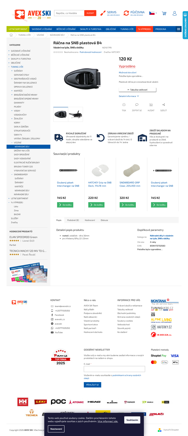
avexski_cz (60, 319)
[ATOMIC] (76, 401)
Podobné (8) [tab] (73, 220)
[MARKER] (129, 401)
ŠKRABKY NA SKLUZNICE (25, 82)
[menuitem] (18, 29)
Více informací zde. (108, 421)
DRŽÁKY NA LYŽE (22, 150)
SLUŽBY (14, 218)
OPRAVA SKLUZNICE (23, 86)
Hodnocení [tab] (90, 220)
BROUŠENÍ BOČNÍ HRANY (25, 94)
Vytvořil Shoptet (171, 429)
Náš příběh (89, 309)
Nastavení (56, 428)
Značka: (112, 52)
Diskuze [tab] (104, 220)
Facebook (59, 315)
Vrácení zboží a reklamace (129, 305)
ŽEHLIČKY (18, 118)
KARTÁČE (18, 90)
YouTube (59, 332)
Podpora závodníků (93, 313)
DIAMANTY (19, 102)
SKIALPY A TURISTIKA (21, 58)
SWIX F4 (18, 134)
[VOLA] (156, 414)
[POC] (58, 401)
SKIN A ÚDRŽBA (21, 126)
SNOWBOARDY (21, 174)
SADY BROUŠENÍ (21, 154)
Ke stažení (122, 332)
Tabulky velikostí (125, 309)
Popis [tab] (58, 220)
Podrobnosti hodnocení (90, 52)
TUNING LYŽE (17, 66)
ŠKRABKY (19, 182)
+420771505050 (62, 310)
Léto (16, 206)
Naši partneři (90, 328)
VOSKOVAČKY (20, 114)
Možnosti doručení (127, 72)
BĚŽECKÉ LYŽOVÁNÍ (20, 55)
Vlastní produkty (91, 320)
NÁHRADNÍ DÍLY (22, 146)
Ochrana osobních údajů (128, 317)
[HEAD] (94, 401)
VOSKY (17, 110)
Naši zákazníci (90, 317)
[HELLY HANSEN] (22, 401)
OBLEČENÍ (15, 62)
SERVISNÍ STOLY (21, 75)
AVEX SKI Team (91, 305)
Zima (16, 210)
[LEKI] (40, 401)
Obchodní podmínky (126, 313)
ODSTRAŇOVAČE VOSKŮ (25, 78)
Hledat (90, 13)
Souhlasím (132, 419)
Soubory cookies (125, 320)
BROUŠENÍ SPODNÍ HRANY (26, 98)
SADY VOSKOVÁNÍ (22, 158)
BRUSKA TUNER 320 (23, 166)
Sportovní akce (91, 324)
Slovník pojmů (123, 328)
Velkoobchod (123, 324)
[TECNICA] (31, 414)
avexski (58, 323)
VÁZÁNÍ (17, 142)
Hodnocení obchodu (93, 332)
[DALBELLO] (147, 401)
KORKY (17, 122)
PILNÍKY (17, 106)
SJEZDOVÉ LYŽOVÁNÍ (20, 51)
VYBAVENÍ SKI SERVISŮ (25, 170)
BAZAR (17, 214)
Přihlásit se (92, 384)
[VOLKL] (165, 401)
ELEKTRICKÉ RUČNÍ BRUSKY (27, 162)
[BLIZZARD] (111, 401)
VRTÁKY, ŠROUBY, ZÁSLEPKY (27, 138)
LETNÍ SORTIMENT (19, 198)
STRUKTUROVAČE (22, 130)
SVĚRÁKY (18, 71)
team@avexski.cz (63, 306)
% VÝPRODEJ (17, 202)
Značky (14, 222)
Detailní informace (127, 96)
